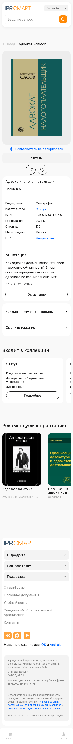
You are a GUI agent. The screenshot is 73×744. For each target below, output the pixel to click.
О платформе (14, 587)
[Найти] (63, 19)
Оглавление (36, 294)
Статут (41, 209)
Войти (64, 738)
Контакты (11, 622)
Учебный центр (16, 603)
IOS (43, 645)
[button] (36, 312)
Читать (36, 158)
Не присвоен (45, 238)
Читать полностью (18, 283)
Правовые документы (21, 595)
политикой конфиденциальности (43, 705)
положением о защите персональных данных (34, 708)
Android (55, 645)
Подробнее (33, 395)
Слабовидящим (59, 8)
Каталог (10, 738)
